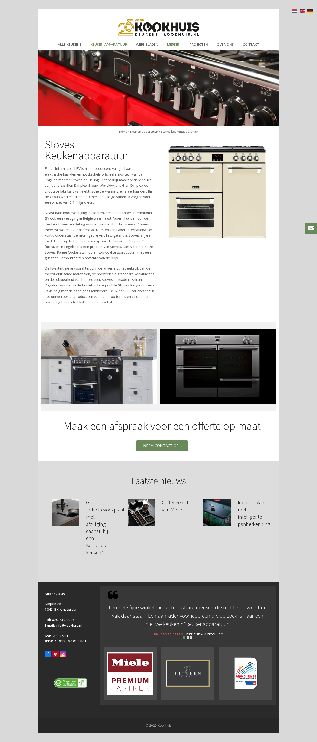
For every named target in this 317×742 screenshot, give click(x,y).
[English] (303, 11)
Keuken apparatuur (144, 131)
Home (123, 131)
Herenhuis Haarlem (204, 633)
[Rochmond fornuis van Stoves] (99, 366)
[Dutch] (295, 11)
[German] (310, 11)
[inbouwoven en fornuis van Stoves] (218, 366)
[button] (184, 637)
